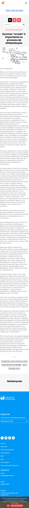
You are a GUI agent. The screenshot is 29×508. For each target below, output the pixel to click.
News (2, 456)
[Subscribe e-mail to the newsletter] (27, 421)
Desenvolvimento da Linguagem (12, 364)
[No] (27, 502)
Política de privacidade (16, 505)
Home (10, 20)
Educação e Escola (14, 368)
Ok (8, 505)
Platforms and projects (7, 450)
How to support (5, 462)
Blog (2, 459)
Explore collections (14, 20)
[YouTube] (5, 438)
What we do (4, 446)
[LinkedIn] (13, 438)
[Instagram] (9, 438)
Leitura (25, 364)
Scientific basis (5, 453)
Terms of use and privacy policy (10, 465)
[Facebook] (2, 438)
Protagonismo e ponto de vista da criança (14, 361)
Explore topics (19, 20)
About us (3, 443)
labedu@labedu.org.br (7, 475)
